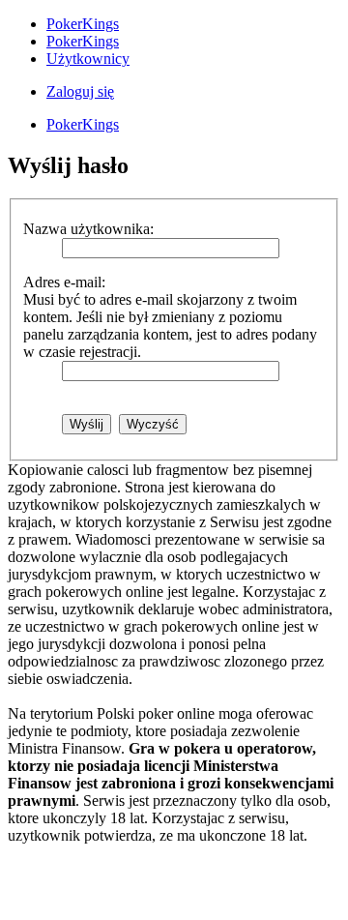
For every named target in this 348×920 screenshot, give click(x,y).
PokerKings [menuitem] (82, 23)
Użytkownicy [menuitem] (88, 58)
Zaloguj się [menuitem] (80, 91)
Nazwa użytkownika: (88, 229)
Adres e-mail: (64, 282)
